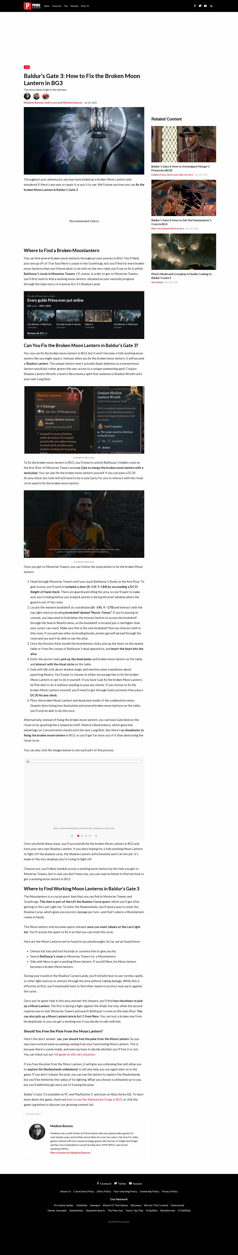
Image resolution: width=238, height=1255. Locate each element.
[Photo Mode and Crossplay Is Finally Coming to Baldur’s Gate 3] (183, 252)
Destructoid (177, 1205)
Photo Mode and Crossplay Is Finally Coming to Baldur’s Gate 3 (181, 276)
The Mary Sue (115, 1210)
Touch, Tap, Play (134, 1210)
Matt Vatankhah (160, 228)
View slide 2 (82, 836)
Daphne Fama (158, 174)
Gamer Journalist (57, 1210)
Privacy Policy (170, 1191)
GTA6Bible (184, 1210)
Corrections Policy (84, 1191)
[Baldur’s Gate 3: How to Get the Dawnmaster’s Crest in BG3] (183, 198)
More (87, 7)
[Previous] (72, 836)
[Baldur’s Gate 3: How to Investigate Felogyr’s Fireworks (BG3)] (183, 144)
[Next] (96, 836)
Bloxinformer (167, 1210)
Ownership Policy (149, 1191)
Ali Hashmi (157, 282)
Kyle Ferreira (186, 174)
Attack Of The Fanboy (115, 1205)
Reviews (75, 6)
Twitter (121, 1183)
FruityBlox (152, 1210)
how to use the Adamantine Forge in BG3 (94, 1099)
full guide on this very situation (74, 1054)
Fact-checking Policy (125, 1191)
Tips (66, 6)
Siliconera (135, 1205)
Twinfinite (81, 1205)
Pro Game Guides (63, 1205)
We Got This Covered (156, 1205)
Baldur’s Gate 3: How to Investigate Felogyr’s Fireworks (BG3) (180, 168)
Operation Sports (95, 1210)
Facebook (105, 1183)
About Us (85, 4)
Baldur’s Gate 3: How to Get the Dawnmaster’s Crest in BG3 (181, 222)
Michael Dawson (72, 102)
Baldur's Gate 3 (33, 1114)
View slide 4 (90, 836)
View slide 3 (86, 836)
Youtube (137, 1183)
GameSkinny (76, 1210)
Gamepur (95, 1205)
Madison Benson (34, 102)
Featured (56, 6)
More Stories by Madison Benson (70, 1152)
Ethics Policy (104, 1191)
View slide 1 (78, 836)
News (47, 6)
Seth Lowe (51, 102)
